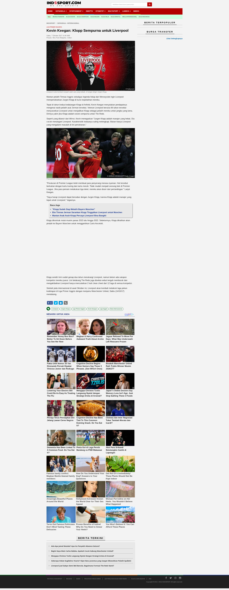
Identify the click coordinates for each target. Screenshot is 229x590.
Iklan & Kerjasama (138, 579)
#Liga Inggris (95, 16)
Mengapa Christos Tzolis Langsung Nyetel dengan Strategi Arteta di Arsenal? (82, 556)
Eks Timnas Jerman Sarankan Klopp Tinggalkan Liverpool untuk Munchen (87, 212)
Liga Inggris (103, 309)
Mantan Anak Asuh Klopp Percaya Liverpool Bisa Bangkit (79, 215)
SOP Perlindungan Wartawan (116, 579)
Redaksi (69, 579)
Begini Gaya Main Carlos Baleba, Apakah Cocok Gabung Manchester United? (82, 551)
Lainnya (125, 11)
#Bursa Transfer (58, 16)
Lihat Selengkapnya (174, 38)
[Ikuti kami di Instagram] (175, 578)
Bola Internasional (116, 309)
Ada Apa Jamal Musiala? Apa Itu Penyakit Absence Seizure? (75, 546)
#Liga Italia (105, 16)
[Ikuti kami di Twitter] (171, 578)
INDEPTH (89, 11)
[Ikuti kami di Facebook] (166, 578)
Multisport (113, 11)
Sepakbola (60, 11)
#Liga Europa (70, 16)
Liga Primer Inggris (79, 309)
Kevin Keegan (92, 309)
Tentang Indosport (54, 579)
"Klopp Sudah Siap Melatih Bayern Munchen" (73, 209)
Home (50, 11)
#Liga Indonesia (144, 16)
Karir (78, 579)
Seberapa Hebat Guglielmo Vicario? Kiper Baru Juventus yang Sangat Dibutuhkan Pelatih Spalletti (91, 561)
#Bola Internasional (129, 16)
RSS (150, 579)
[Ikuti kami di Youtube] (180, 578)
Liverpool (55, 309)
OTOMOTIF (100, 11)
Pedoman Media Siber (92, 579)
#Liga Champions (83, 16)
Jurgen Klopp (65, 309)
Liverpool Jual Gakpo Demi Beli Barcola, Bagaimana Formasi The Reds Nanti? (82, 566)
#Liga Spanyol (115, 16)
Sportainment (75, 11)
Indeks (136, 11)
